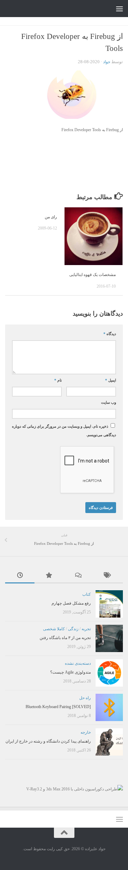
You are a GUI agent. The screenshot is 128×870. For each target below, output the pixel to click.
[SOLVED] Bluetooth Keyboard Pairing (58, 706)
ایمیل (110, 380)
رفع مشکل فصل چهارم (71, 603)
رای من (51, 217)
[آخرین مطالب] (19, 576)
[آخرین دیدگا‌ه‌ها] (79, 576)
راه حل (85, 697)
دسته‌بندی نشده (78, 663)
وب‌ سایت (108, 402)
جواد (106, 61)
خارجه (86, 732)
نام (58, 380)
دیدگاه (109, 334)
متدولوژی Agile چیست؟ (70, 672)
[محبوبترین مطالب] (49, 576)
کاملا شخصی (54, 628)
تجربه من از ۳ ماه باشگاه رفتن (65, 637)
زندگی (73, 628)
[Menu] (119, 8)
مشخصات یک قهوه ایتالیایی (92, 274)
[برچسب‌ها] (108, 576)
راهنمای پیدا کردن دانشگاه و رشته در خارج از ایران (48, 741)
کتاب (86, 594)
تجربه (86, 628)
